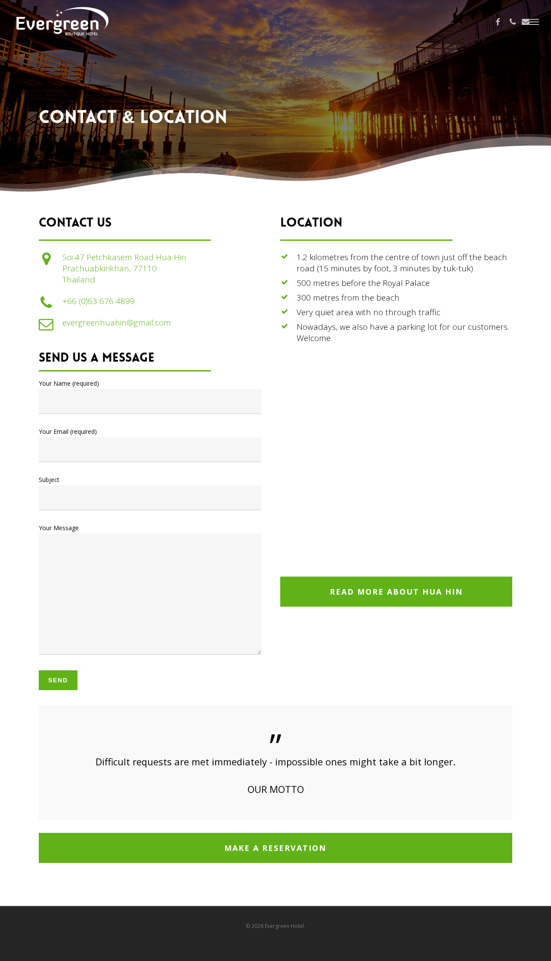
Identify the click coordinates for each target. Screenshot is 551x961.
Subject (49, 480)
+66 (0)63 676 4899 (98, 301)
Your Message (59, 528)
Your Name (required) (69, 383)
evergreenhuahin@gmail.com (116, 322)
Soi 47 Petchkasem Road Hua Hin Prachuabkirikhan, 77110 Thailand (124, 268)
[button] (534, 21)
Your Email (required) (68, 431)
